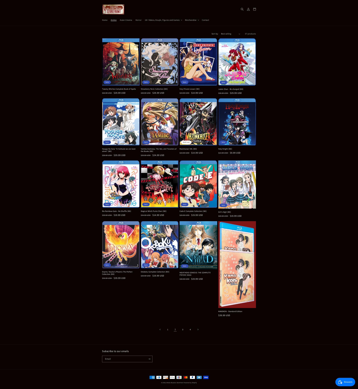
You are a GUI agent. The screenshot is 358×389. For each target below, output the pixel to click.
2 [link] (175, 329)
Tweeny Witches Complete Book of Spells (119, 89)
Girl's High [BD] (224, 212)
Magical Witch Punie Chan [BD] (153, 211)
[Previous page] (160, 329)
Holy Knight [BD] (225, 149)
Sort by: (215, 33)
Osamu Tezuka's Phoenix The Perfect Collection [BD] (117, 273)
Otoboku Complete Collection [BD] (155, 272)
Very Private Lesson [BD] (190, 89)
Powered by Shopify (190, 383)
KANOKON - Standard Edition (230, 311)
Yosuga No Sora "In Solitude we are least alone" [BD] (119, 150)
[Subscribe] (149, 359)
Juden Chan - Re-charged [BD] (230, 89)
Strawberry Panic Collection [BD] (154, 89)
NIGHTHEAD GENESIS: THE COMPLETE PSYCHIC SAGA (195, 274)
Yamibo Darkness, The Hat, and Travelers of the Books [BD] (158, 150)
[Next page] (198, 329)
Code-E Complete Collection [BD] (193, 211)
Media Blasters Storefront (174, 383)
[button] (163, 20)
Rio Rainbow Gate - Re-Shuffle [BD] (116, 211)
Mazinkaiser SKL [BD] (188, 149)
